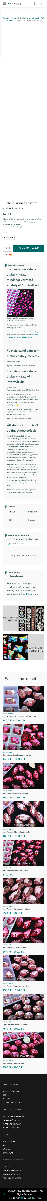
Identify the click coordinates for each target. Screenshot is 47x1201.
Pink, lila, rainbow (8, 714)
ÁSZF (5, 1145)
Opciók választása (23, 709)
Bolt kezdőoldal (11, 1091)
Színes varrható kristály (31, 18)
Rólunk (6, 1149)
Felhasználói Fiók (11, 1103)
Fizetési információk (13, 1170)
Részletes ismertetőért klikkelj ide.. (13, 227)
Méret (5, 233)
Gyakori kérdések (11, 1174)
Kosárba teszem (29, 248)
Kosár (6, 1095)
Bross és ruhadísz (11, 1128)
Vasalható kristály (12, 1120)
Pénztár (7, 1099)
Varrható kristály (16, 18)
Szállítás (7, 1167)
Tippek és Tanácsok (12, 1178)
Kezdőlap (6, 18)
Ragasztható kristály (13, 1117)
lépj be (29, 594)
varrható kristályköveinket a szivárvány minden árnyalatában (22, 337)
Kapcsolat (8, 1153)
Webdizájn (32, 1197)
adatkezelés (9, 1142)
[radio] (8, 238)
